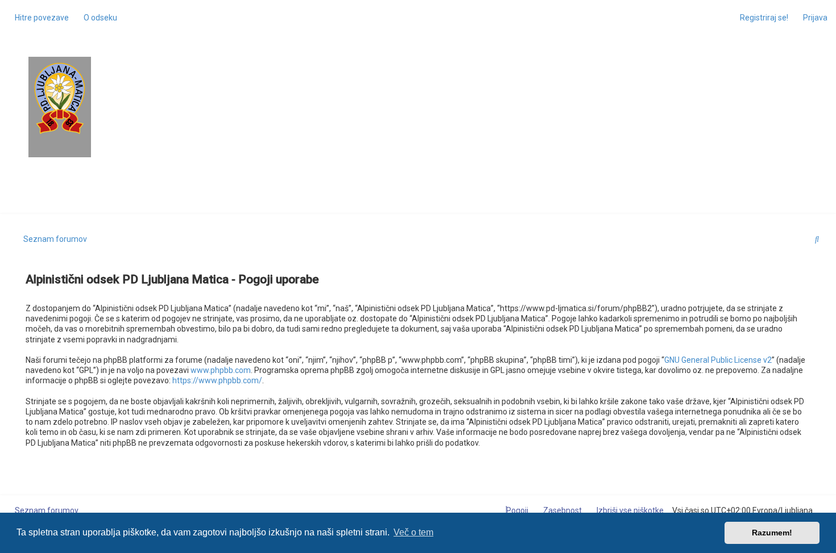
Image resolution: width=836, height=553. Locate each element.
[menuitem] (97, 17)
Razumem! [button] (772, 532)
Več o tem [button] (413, 532)
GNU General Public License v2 (718, 360)
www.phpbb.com (221, 370)
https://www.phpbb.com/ (217, 380)
